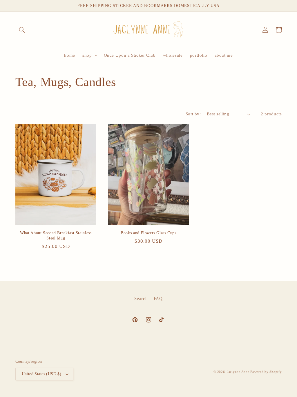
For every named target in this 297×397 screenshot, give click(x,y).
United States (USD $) (41, 374)
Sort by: (193, 114)
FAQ (158, 298)
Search (141, 298)
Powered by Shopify (266, 371)
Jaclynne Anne (238, 371)
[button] (22, 30)
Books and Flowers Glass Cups (148, 233)
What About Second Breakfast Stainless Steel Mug (55, 235)
